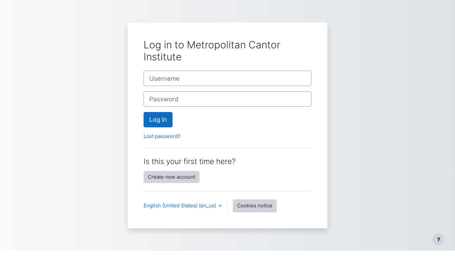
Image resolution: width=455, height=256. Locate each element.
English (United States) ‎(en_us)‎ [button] (181, 205)
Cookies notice (254, 205)
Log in (158, 119)
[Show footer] (438, 239)
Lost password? (162, 136)
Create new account (171, 177)
